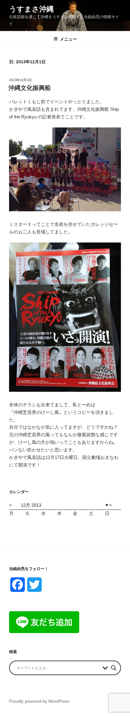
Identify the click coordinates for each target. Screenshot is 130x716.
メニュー (68, 39)
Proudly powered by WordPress (39, 701)
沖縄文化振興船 (29, 87)
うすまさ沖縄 (31, 9)
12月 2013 (31, 505)
